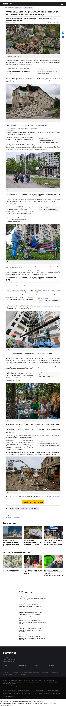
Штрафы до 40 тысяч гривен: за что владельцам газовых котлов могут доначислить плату (30, 614)
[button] (60, 523)
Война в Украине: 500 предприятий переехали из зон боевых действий (48, 444)
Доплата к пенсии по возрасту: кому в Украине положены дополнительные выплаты (53, 572)
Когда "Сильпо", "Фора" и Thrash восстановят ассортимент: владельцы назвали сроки (53, 543)
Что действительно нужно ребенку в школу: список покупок (33, 571)
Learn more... (53, 703)
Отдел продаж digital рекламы (23, 686)
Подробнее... (40, 701)
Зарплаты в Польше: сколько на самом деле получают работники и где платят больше (32, 599)
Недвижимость (22, 665)
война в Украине (33, 508)
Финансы (51, 665)
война (17, 508)
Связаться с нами (37, 680)
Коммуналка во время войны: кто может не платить (47, 72)
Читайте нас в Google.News (33, 502)
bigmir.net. (29, 64)
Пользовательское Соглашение (24, 682)
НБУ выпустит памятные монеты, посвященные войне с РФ (48, 375)
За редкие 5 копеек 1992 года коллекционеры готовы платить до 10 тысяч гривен (31, 606)
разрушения (24, 508)
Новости (36, 665)
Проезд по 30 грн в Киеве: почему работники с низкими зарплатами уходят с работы (32, 622)
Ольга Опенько (56, 22)
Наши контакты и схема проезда (12, 680)
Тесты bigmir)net (27, 7)
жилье (11, 508)
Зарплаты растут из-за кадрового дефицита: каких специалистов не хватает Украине (32, 638)
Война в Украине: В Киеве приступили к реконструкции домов (48, 141)
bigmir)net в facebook (13, 517)
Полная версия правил (9, 696)
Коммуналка (18, 7)
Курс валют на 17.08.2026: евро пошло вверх (12, 571)
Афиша (5, 665)
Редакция (27, 680)
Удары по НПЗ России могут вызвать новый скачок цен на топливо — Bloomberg (11, 543)
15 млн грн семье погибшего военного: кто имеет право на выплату (32, 542)
